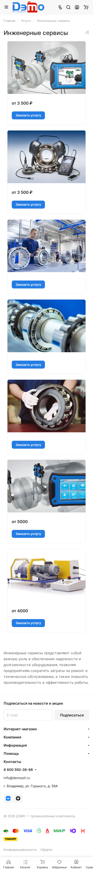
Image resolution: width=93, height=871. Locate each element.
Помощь (11, 753)
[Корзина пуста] (86, 7)
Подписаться (72, 715)
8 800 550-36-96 (18, 770)
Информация (15, 745)
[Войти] (77, 7)
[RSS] (87, 32)
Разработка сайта (17, 821)
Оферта (46, 849)
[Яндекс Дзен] (18, 798)
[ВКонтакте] (8, 798)
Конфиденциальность (20, 849)
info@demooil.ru (17, 778)
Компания (12, 737)
